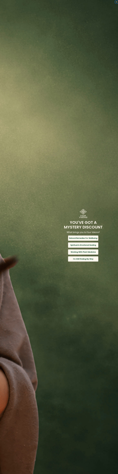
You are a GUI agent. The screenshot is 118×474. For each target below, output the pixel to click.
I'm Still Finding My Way (83, 259)
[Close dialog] (116, 1)
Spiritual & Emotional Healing (83, 245)
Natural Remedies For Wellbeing (83, 238)
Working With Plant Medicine (83, 252)
